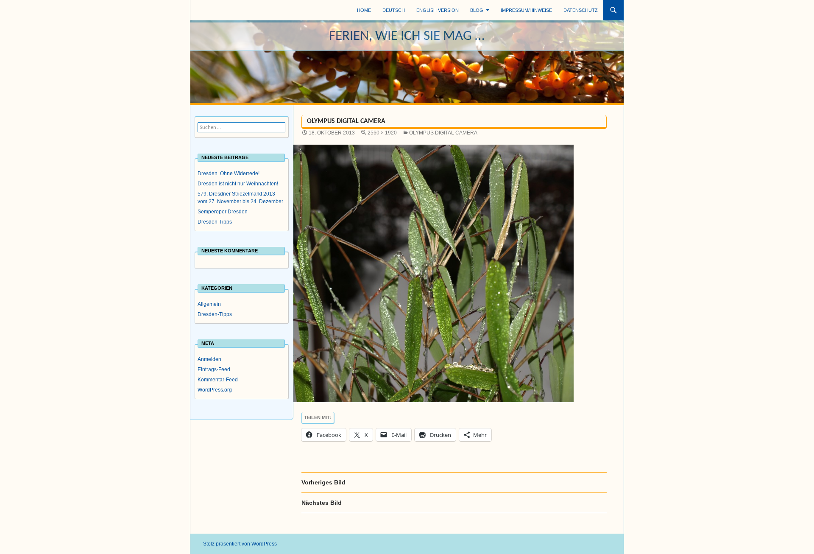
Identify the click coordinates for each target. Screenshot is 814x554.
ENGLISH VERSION (437, 10)
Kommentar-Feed (218, 380)
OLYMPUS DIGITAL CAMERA (443, 133)
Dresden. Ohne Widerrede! (228, 173)
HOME (364, 10)
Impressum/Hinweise (526, 10)
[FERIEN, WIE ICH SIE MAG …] (407, 61)
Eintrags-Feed (214, 369)
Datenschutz (580, 10)
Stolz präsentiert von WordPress (240, 544)
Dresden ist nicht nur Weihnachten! (238, 184)
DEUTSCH (393, 10)
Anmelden (209, 359)
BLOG (476, 10)
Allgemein (209, 304)
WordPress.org (215, 390)
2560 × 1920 (382, 133)
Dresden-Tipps (215, 222)
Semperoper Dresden (223, 212)
